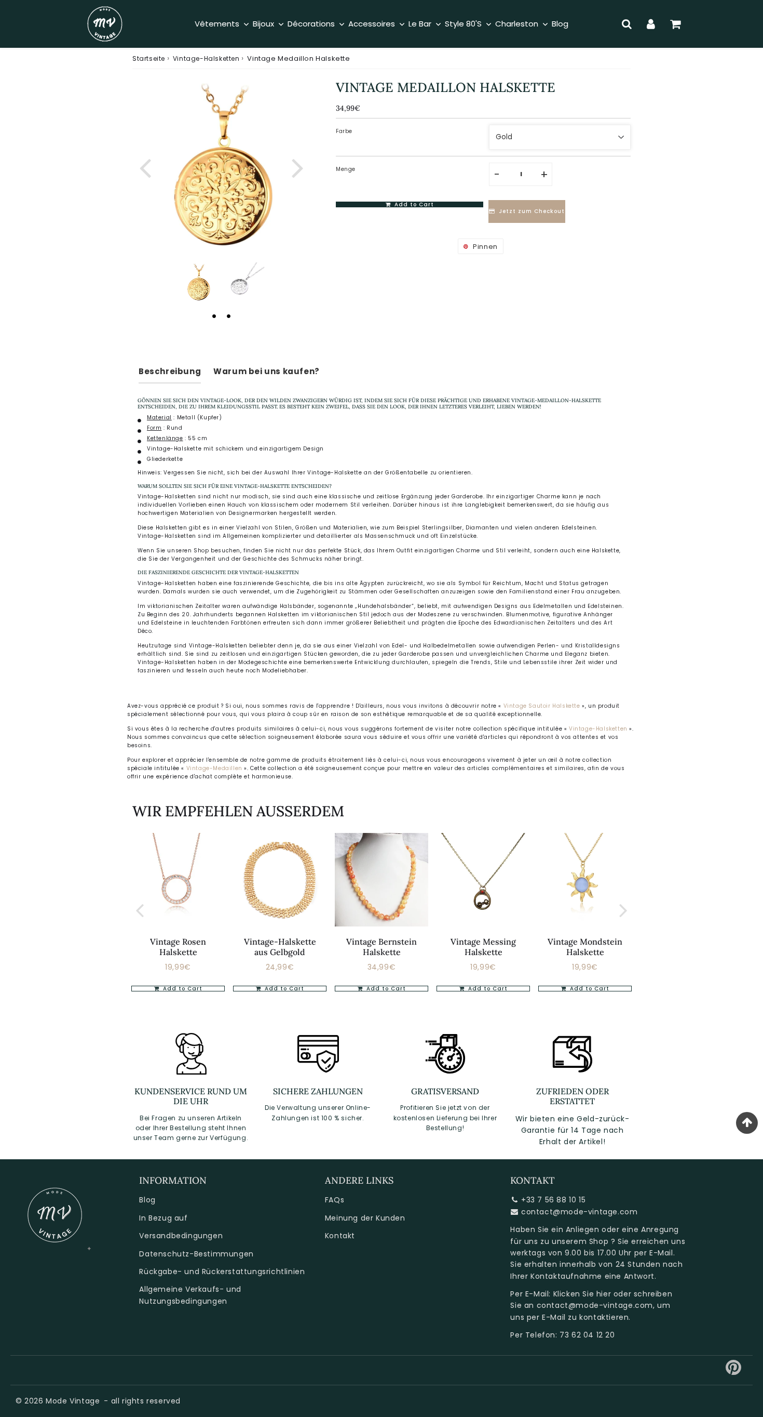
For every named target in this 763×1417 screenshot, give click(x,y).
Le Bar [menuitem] (419, 23)
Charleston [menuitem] (516, 23)
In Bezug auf (163, 1218)
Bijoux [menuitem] (263, 23)
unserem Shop (580, 1241)
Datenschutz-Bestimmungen (196, 1254)
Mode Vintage (73, 1401)
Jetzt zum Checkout (532, 212)
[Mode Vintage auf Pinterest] (733, 1371)
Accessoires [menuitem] (371, 23)
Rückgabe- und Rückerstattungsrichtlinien (222, 1271)
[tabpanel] (198, 283)
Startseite (148, 58)
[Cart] (675, 24)
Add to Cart (283, 988)
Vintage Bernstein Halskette (381, 946)
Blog (147, 1200)
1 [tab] (214, 316)
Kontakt (340, 1235)
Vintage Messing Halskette (483, 946)
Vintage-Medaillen (215, 768)
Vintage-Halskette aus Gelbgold (280, 946)
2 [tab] (228, 316)
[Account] (651, 24)
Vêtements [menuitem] (217, 23)
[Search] (626, 24)
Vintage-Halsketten (206, 58)
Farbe (344, 131)
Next (297, 166)
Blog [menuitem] (560, 23)
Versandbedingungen (181, 1235)
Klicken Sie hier (582, 1294)
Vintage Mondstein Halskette (585, 946)
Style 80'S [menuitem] (463, 23)
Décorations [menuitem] (311, 23)
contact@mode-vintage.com (579, 1212)
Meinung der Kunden (365, 1218)
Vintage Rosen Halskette (178, 946)
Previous (144, 166)
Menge (346, 169)
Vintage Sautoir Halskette (541, 706)
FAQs (334, 1200)
